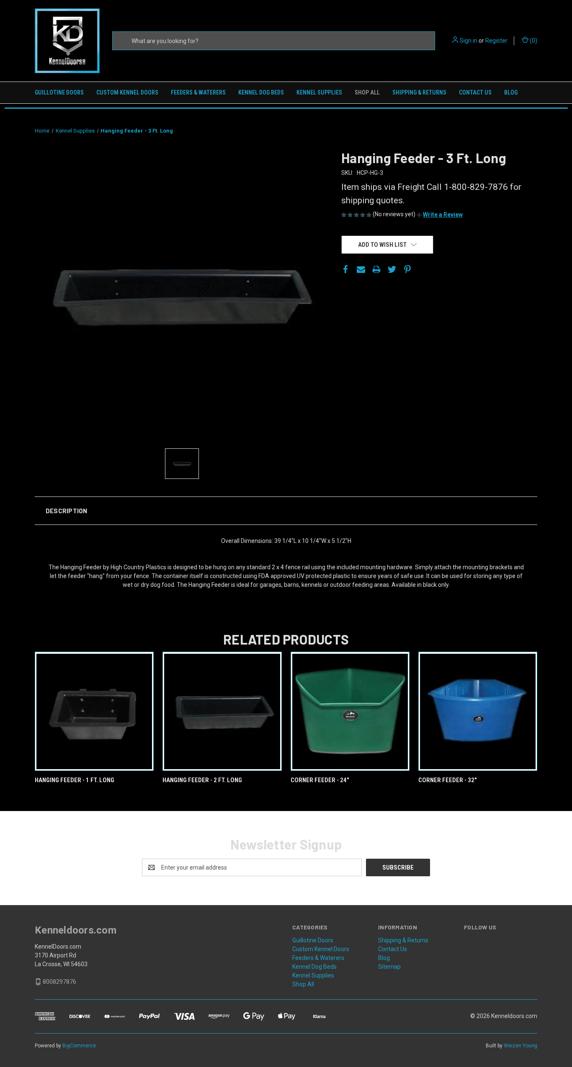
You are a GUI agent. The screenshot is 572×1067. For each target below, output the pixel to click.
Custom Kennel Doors (127, 92)
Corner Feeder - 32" (447, 780)
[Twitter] (392, 269)
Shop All (367, 92)
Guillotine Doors (59, 92)
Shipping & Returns (419, 92)
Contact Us (475, 92)
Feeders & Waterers (198, 92)
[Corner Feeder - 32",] (478, 711)
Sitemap (389, 966)
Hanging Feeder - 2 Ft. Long (202, 780)
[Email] (361, 269)
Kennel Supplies (319, 92)
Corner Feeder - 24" (320, 780)
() (532, 40)
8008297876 (59, 981)
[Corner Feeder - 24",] (350, 711)
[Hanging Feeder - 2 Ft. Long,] (222, 711)
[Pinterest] (407, 269)
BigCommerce (79, 1046)
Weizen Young (520, 1046)
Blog (511, 92)
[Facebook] (345, 269)
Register (496, 40)
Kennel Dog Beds (261, 92)
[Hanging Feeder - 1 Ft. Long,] (94, 711)
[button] (440, 214)
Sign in (468, 40)
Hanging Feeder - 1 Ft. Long (74, 780)
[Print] (376, 269)
